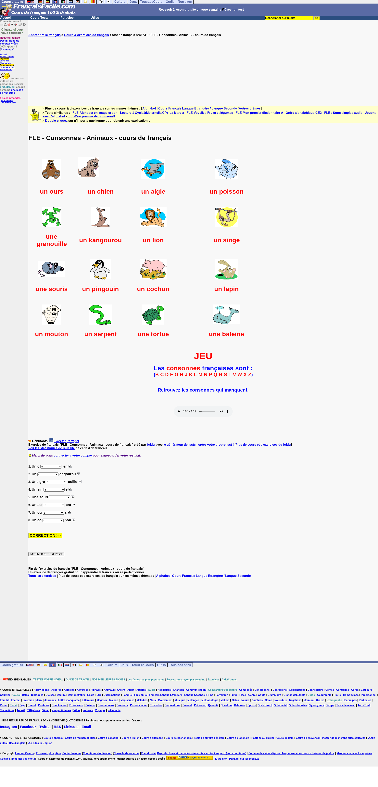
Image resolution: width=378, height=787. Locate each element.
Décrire (61, 694)
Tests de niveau (345, 705)
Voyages (100, 710)
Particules (365, 700)
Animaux (109, 689)
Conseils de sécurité (126, 753)
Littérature (88, 700)
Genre (252, 694)
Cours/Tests (39, 17)
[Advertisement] (203, 68)
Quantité (213, 705)
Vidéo (45, 710)
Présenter (200, 705)
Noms (268, 700)
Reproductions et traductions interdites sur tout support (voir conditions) (201, 753)
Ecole (90, 694)
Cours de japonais (238, 737)
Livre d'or (4, 61)
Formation (222, 694)
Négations (295, 700)
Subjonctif (280, 705)
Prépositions (172, 705)
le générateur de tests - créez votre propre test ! (198, 444)
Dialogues (37, 694)
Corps (355, 689)
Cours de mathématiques (80, 737)
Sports (251, 705)
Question (226, 705)
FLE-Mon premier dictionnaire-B (91, 116)
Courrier (5, 694)
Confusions (280, 689)
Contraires (342, 689)
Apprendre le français (44, 35)
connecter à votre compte (73, 455)
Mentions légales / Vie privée (354, 753)
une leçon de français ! (11, 91)
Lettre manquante (69, 700)
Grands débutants (294, 694)
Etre (98, 694)
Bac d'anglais (17, 743)
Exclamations (112, 694)
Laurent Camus (24, 753)
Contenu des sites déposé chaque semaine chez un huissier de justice (291, 753)
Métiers (224, 700)
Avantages (7, 49)
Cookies (5, 758)
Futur (234, 694)
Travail (21, 710)
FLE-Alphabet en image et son (95, 112)
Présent (187, 705)
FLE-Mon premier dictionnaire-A (259, 112)
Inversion (28, 700)
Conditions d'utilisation (97, 753)
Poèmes (90, 705)
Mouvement (165, 700)
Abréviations (41, 689)
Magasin (102, 700)
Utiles (95, 17)
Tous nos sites (180, 665)
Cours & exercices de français (86, 35)
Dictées (50, 694)
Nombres (257, 700)
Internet (15, 700)
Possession (76, 705)
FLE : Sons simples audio (343, 112)
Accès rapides (7, 56)
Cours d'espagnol (108, 737)
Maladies (142, 700)
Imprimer (4, 59)
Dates (25, 694)
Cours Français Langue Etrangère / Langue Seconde (197, 108)
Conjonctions (297, 689)
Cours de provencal (308, 737)
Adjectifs (69, 689)
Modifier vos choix (23, 758)
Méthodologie (209, 700)
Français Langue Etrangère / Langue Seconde (177, 694)
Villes (76, 710)
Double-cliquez (56, 120)
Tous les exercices (42, 575)
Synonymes (316, 705)
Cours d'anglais (53, 737)
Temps (330, 705)
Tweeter (60, 441)
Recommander (7, 65)
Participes (350, 700)
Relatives (239, 705)
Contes (329, 689)
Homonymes (351, 694)
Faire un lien (6, 69)
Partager (73, 441)
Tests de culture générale (209, 737)
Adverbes (82, 689)
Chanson (178, 689)
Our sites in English (40, 743)
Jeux (124, 665)
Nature (245, 700)
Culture (112, 665)
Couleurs (366, 689)
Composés (245, 689)
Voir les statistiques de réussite (51, 448)
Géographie (324, 694)
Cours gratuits (12, 665)
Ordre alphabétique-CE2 (304, 112)
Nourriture (280, 700)
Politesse (43, 705)
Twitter (45, 727)
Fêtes (242, 694)
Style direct (265, 705)
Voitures (88, 710)
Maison (113, 700)
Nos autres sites (8, 103)
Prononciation (138, 705)
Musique (180, 700)
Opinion (309, 700)
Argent (121, 689)
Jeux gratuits (7, 100)
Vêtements (114, 710)
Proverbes (156, 705)
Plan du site (5, 63)
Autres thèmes (250, 108)
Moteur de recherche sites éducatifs (343, 737)
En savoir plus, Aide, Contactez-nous (58, 753)
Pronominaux (106, 705)
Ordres (320, 700)
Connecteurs (315, 689)
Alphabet (149, 108)
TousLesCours (143, 665)
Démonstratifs (76, 694)
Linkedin (71, 727)
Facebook (28, 727)
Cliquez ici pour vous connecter (12, 31)
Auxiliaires (164, 689)
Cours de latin (285, 737)
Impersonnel (368, 694)
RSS (57, 727)
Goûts (261, 694)
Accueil (5, 17)
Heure (337, 694)
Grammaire (274, 694)
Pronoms (122, 705)
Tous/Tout (364, 705)
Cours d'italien (130, 737)
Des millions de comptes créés (10, 40)
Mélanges (193, 700)
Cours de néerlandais (179, 737)
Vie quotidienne (61, 710)
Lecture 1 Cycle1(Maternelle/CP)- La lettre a (152, 112)
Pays (22, 705)
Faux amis (140, 694)
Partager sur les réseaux (244, 758)
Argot (130, 689)
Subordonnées (298, 705)
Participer (67, 17)
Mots (153, 700)
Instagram (8, 727)
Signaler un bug (7, 67)
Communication (196, 689)
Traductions (7, 710)
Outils (161, 665)
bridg (151, 444)
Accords (56, 689)
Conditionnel (262, 689)
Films (209, 694)
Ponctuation (59, 705)
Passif (3, 705)
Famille (127, 694)
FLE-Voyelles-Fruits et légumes (210, 112)
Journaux (50, 700)
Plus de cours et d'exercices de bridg (263, 444)
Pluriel (32, 705)
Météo (235, 700)
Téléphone (33, 710)
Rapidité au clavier (262, 737)
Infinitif (4, 700)
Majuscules (127, 700)
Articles (141, 689)
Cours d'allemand (152, 737)
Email (86, 727)
